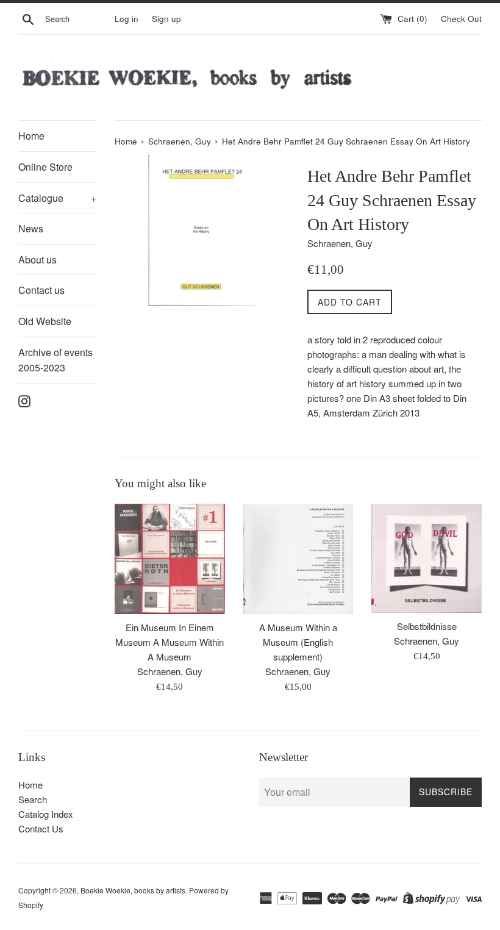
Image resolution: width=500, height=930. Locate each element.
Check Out (461, 18)
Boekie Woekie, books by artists (132, 890)
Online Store (45, 167)
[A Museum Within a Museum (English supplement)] (298, 559)
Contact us (41, 290)
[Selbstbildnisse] (426, 558)
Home (31, 136)
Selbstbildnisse (427, 626)
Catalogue (57, 198)
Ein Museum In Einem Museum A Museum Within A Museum (169, 642)
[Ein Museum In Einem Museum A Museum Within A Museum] (170, 559)
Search (32, 799)
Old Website (44, 321)
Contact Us (40, 828)
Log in (126, 18)
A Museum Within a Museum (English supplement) (298, 642)
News (30, 228)
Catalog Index (45, 813)
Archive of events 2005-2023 (55, 360)
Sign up (166, 18)
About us (37, 259)
